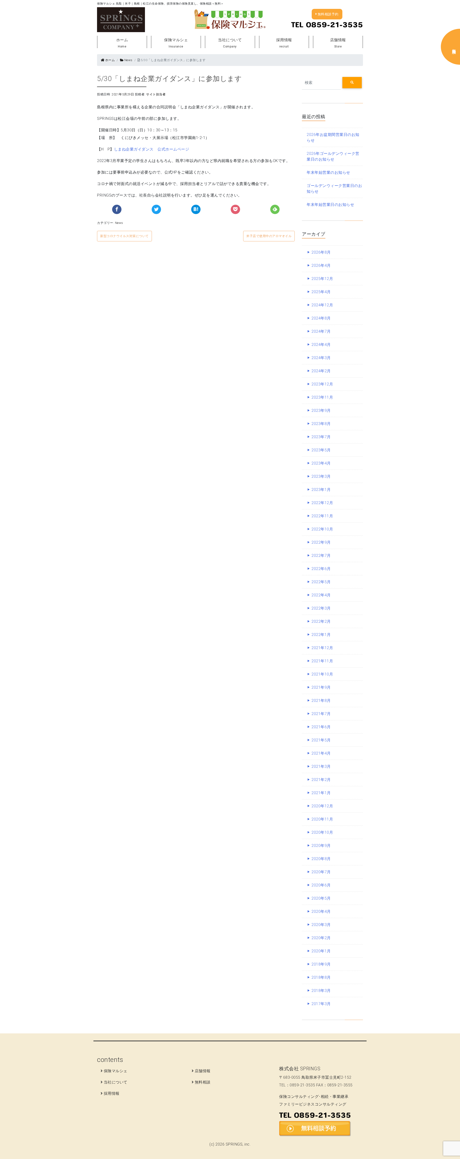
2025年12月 (322, 278)
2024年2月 (321, 370)
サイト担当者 (156, 94)
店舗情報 (338, 42)
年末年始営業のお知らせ (328, 172)
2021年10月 (322, 674)
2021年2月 (321, 779)
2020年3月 (321, 924)
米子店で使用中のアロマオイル (269, 236)
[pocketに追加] (235, 209)
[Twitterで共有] (156, 209)
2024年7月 (321, 331)
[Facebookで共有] (116, 209)
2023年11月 (322, 397)
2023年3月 (321, 476)
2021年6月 (321, 726)
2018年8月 (321, 977)
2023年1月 (321, 489)
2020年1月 (321, 951)
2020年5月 (321, 898)
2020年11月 (322, 819)
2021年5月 (321, 740)
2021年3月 (321, 766)
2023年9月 (321, 410)
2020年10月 (322, 832)
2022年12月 (322, 502)
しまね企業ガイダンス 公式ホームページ (151, 149)
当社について (230, 42)
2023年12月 (322, 384)
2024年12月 (322, 305)
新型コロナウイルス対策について (124, 236)
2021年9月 (321, 687)
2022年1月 (321, 634)
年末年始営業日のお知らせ (330, 204)
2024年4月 (321, 344)
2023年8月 (321, 423)
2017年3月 (321, 1003)
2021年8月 (321, 700)
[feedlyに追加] (275, 209)
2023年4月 (321, 463)
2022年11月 (322, 515)
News (127, 60)
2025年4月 (321, 291)
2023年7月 (321, 436)
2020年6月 (321, 885)
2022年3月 (321, 608)
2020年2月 (321, 937)
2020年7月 (321, 871)
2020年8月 (321, 858)
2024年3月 (321, 357)
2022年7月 (321, 555)
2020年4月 (321, 911)
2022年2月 (321, 621)
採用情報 (284, 42)
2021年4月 (321, 753)
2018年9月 (321, 964)
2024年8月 (321, 318)
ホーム (122, 42)
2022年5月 (321, 581)
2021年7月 (321, 713)
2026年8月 (321, 252)
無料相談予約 (328, 14)
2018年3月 (321, 990)
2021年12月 (322, 647)
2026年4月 (321, 265)
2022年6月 (321, 568)
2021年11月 (322, 660)
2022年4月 (321, 595)
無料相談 (203, 1082)
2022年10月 (322, 529)
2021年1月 (321, 792)
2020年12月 (322, 806)
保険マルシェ (176, 42)
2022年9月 (321, 542)
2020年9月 (321, 845)
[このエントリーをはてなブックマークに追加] (196, 209)
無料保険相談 (454, 46)
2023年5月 (321, 450)
